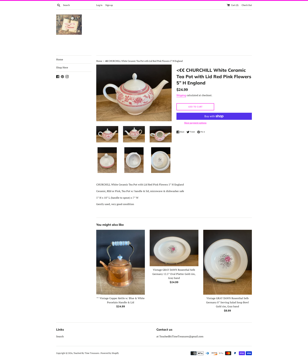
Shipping (181, 95)
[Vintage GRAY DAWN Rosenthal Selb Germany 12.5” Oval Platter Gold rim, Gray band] (174, 248)
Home (59, 59)
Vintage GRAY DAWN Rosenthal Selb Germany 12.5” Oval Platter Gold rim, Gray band (174, 274)
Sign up (109, 5)
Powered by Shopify (110, 353)
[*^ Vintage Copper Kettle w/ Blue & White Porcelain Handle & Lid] (120, 262)
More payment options (195, 122)
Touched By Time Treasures (86, 353)
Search (60, 336)
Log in (99, 5)
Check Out (247, 5)
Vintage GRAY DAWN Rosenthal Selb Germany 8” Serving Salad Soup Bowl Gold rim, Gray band (227, 302)
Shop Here (62, 67)
